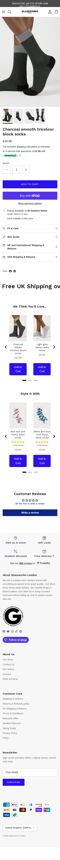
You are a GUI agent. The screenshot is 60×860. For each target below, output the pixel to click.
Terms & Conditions (13, 713)
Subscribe (13, 782)
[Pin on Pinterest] (14, 271)
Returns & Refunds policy (16, 703)
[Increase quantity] (26, 170)
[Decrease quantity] (7, 170)
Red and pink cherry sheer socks (18, 434)
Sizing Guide (9, 728)
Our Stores (8, 669)
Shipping (21, 146)
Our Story (8, 659)
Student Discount (12, 723)
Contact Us (8, 664)
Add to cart (30, 184)
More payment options (30, 203)
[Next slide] (54, 347)
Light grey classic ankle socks (42, 347)
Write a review (30, 512)
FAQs (5, 738)
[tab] (24, 380)
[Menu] (3, 12)
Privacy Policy (10, 733)
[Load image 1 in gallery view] (30, 62)
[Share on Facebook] (10, 271)
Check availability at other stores (20, 218)
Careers (7, 674)
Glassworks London (17, 836)
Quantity (6, 163)
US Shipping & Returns (15, 708)
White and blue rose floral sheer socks (42, 434)
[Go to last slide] (6, 347)
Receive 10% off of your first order (30, 4)
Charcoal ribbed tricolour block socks (18, 349)
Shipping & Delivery (13, 698)
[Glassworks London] (30, 12)
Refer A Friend (10, 679)
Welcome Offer (10, 718)
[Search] (11, 12)
